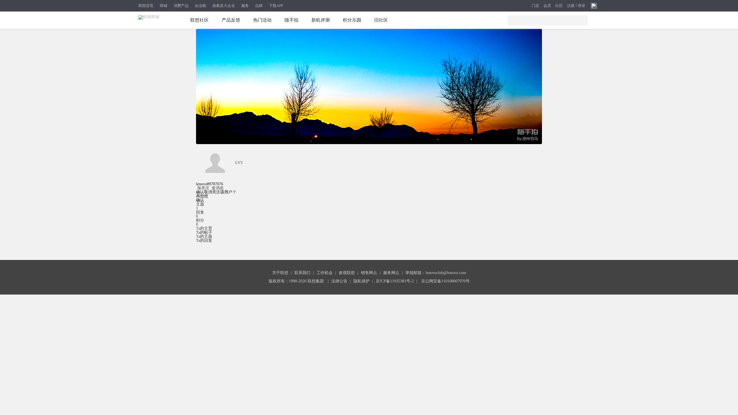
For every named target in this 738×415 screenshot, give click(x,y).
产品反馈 (231, 20)
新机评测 (320, 20)
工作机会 (325, 273)
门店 (535, 6)
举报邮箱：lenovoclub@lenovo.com (435, 273)
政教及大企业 (223, 5)
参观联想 (347, 273)
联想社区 (199, 20)
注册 (571, 6)
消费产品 (181, 5)
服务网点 (391, 273)
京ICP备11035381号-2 (395, 281)
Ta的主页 (204, 228)
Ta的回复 (204, 240)
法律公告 (339, 281)
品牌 (259, 5)
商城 (163, 5)
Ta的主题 (204, 236)
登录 (581, 6)
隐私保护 (361, 281)
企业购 (200, 5)
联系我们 (302, 273)
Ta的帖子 (204, 232)
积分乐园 (352, 20)
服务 (245, 5)
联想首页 (145, 5)
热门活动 (262, 20)
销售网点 (369, 273)
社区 (559, 6)
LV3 (238, 163)
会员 (547, 6)
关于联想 (280, 273)
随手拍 (291, 20)
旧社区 (381, 20)
